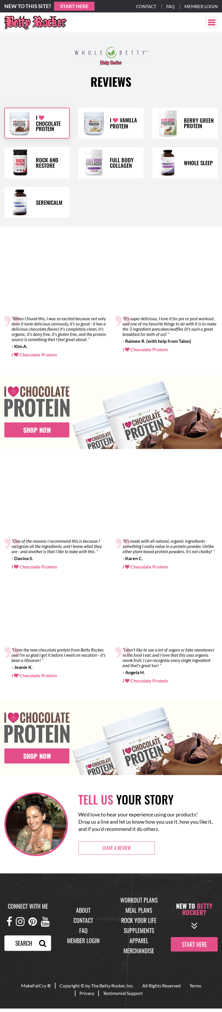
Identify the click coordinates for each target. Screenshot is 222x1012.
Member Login (201, 6)
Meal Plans (138, 910)
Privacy (86, 993)
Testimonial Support (123, 993)
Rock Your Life (138, 920)
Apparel (139, 940)
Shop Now (37, 430)
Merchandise (138, 950)
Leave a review (117, 847)
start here (194, 944)
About (83, 910)
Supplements (139, 930)
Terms (195, 985)
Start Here (74, 6)
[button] (212, 22)
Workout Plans (139, 900)
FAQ (83, 930)
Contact (146, 6)
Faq (170, 6)
